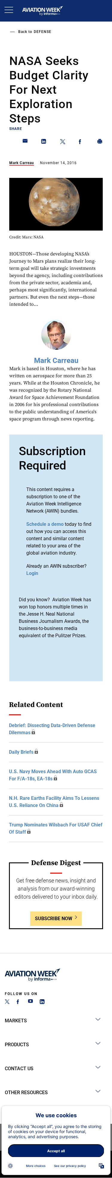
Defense (42, 32)
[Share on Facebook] (81, 142)
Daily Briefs (21, 752)
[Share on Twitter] (62, 142)
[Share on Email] (25, 142)
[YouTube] (30, 1002)
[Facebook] (18, 1002)
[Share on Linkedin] (44, 142)
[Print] (100, 142)
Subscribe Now (53, 918)
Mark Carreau (21, 163)
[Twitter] (7, 1002)
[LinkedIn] (42, 1002)
